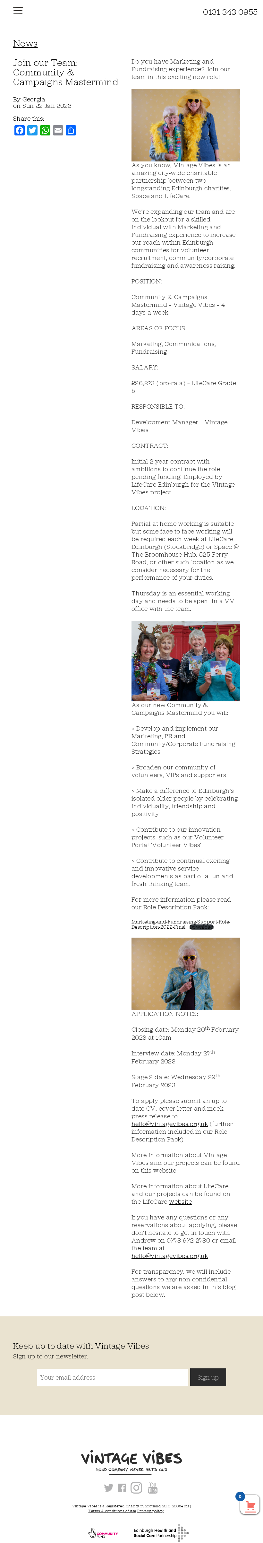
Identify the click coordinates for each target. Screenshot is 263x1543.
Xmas (170, 1510)
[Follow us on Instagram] (138, 1487)
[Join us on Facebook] (123, 1487)
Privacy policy (150, 1510)
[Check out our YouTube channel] (152, 1487)
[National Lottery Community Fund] (98, 1532)
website (180, 1201)
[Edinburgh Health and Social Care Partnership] (156, 1532)
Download (202, 927)
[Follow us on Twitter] (110, 1487)
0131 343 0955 (230, 12)
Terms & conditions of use (112, 1510)
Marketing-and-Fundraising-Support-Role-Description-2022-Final (181, 924)
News (25, 43)
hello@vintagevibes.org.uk (170, 1124)
